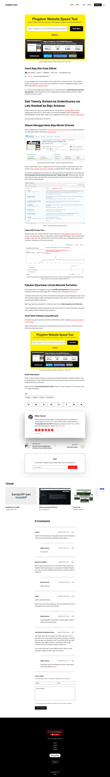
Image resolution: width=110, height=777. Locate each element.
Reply (73, 532)
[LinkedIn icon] (39, 430)
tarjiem (35, 397)
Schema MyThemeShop (77, 114)
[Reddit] (59, 405)
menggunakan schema (37, 83)
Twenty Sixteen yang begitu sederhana (41, 169)
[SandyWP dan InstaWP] (21, 496)
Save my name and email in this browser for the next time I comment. (54, 703)
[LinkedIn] (51, 405)
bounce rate (72, 291)
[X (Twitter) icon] (46, 430)
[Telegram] (66, 405)
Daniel (37, 596)
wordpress (49, 397)
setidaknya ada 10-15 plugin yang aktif (60, 129)
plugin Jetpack (51, 132)
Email (59, 683)
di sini (52, 421)
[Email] (81, 405)
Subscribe (73, 467)
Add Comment (40, 688)
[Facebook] (28, 405)
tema (42, 397)
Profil (72, 4)
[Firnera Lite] (89, 496)
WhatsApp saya (60, 426)
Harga (77, 4)
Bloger (39, 72)
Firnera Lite (76, 507)
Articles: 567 (38, 433)
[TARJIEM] (25, 76)
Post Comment (40, 708)
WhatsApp (97, 4)
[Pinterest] (44, 405)
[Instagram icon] (49, 430)
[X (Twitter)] (36, 405)
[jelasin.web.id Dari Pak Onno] (55, 496)
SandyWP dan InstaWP (12, 507)
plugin (28, 397)
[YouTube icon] (52, 430)
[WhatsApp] (74, 405)
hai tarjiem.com (55, 772)
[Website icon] (42, 430)
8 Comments (46, 72)
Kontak (89, 4)
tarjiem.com (11, 5)
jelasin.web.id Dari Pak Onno (48, 507)
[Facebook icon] (36, 430)
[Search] (104, 4)
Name (38, 683)
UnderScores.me (43, 85)
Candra (37, 532)
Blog (84, 4)
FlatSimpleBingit (69, 110)
